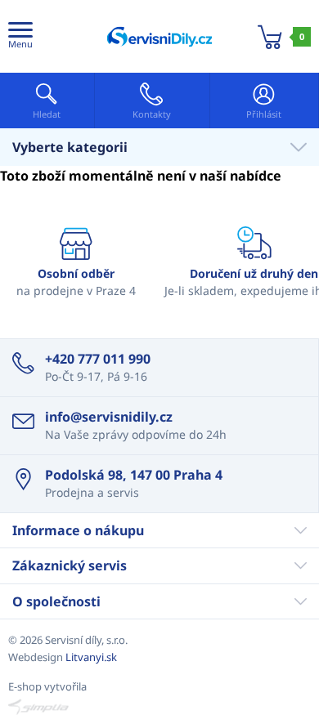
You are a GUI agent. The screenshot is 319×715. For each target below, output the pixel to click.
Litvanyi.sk (91, 657)
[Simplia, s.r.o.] (159, 707)
